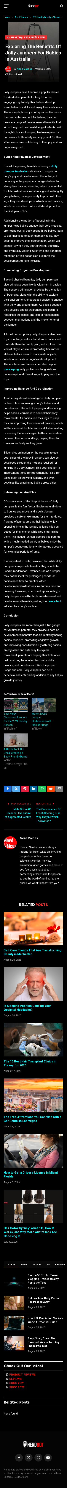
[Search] (61, 6)
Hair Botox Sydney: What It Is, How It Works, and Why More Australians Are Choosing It (30, 1232)
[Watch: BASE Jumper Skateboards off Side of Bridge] (44, 705)
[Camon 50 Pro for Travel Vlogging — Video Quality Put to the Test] (14, 1280)
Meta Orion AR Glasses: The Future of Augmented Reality (18, 813)
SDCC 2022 (17, 1387)
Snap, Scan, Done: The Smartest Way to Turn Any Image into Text (43, 1342)
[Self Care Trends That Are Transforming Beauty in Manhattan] (33, 928)
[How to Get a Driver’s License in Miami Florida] (33, 1151)
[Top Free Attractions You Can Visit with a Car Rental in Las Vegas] (33, 1095)
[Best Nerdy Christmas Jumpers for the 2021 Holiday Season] (16, 705)
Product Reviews (22, 1374)
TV (48, 1264)
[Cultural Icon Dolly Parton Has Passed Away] (14, 1303)
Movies (37, 1264)
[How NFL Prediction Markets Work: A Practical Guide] (14, 1323)
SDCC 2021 (17, 1383)
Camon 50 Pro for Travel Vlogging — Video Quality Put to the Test (43, 1279)
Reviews (15, 1379)
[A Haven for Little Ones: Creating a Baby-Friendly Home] (16, 740)
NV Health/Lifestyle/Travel (26, 37)
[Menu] (6, 6)
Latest (11, 1264)
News (24, 1264)
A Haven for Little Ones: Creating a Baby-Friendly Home (15, 753)
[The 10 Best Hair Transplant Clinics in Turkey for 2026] (33, 1039)
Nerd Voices (24, 69)
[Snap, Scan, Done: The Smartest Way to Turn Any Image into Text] (14, 1343)
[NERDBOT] (33, 6)
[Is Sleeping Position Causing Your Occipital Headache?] (33, 984)
